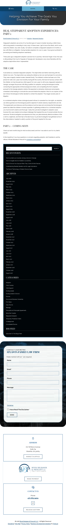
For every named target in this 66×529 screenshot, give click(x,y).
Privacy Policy (25, 523)
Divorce (8, 296)
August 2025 (9, 184)
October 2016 (9, 270)
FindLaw (55, 523)
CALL (55, 8)
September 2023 (10, 195)
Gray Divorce (9, 304)
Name (9, 360)
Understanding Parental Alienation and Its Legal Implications (21, 166)
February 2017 (9, 262)
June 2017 (8, 253)
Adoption (29, 38)
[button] (63, 526)
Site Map (17, 523)
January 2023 (9, 200)
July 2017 (8, 251)
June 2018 (8, 223)
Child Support (9, 288)
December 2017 (10, 237)
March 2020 (9, 206)
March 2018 (9, 228)
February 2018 (10, 231)
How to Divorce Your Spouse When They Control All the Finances (23, 163)
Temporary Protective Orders (13, 318)
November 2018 (10, 212)
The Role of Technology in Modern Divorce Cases (19, 169)
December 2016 (10, 267)
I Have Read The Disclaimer (19, 409)
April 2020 (9, 203)
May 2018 (8, 225)
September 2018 (10, 214)
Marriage (8, 307)
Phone (9, 378)
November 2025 (10, 181)
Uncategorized (10, 321)
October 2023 (9, 192)
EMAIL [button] (33, 8)
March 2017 (9, 259)
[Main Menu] (11, 8)
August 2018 (9, 217)
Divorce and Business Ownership (14, 299)
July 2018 (8, 220)
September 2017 (10, 245)
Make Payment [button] (33, 479)
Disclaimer (10, 405)
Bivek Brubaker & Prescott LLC (11, 38)
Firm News (9, 302)
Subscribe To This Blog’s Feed (14, 333)
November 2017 (10, 239)
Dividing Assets (10, 291)
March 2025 (9, 189)
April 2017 (8, 256)
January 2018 (9, 234)
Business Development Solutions (41, 523)
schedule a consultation (33, 139)
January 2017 (9, 264)
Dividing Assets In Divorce (12, 293)
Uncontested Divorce (11, 324)
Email (9, 369)
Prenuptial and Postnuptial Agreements (16, 310)
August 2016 (9, 273)
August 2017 (9, 248)
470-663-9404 (33, 498)
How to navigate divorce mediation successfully (18, 160)
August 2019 (9, 209)
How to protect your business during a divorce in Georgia (21, 158)
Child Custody (10, 285)
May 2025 (8, 187)
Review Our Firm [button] (33, 510)
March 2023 (9, 198)
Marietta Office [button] (33, 456)
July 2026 (8, 178)
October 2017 (9, 242)
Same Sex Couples (11, 313)
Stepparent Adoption (38, 38)
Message (10, 387)
